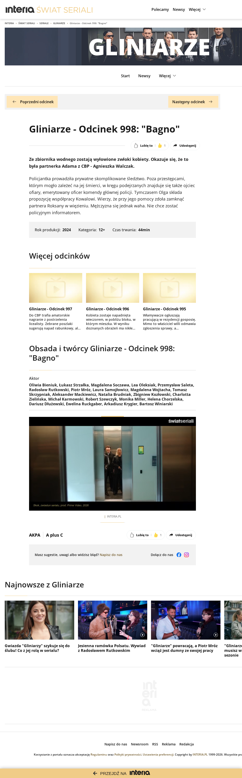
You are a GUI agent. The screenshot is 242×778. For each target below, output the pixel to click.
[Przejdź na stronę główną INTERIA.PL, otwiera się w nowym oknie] (20, 9)
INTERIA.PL (200, 754)
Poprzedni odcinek (37, 101)
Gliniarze (59, 23)
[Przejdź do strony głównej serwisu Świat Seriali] (64, 9)
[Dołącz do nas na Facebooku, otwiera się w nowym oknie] (179, 555)
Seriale (44, 23)
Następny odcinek (188, 101)
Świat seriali (26, 23)
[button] (198, 9)
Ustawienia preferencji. (158, 754)
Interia (9, 23)
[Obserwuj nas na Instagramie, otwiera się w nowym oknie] (186, 555)
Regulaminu (99, 754)
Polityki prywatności (127, 754)
